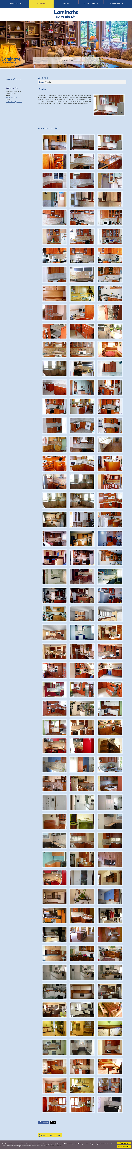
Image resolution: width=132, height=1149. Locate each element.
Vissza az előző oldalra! (52, 1135)
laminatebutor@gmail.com (14, 102)
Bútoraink (42, 82)
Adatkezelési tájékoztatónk (53, 1146)
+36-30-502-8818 (11, 98)
